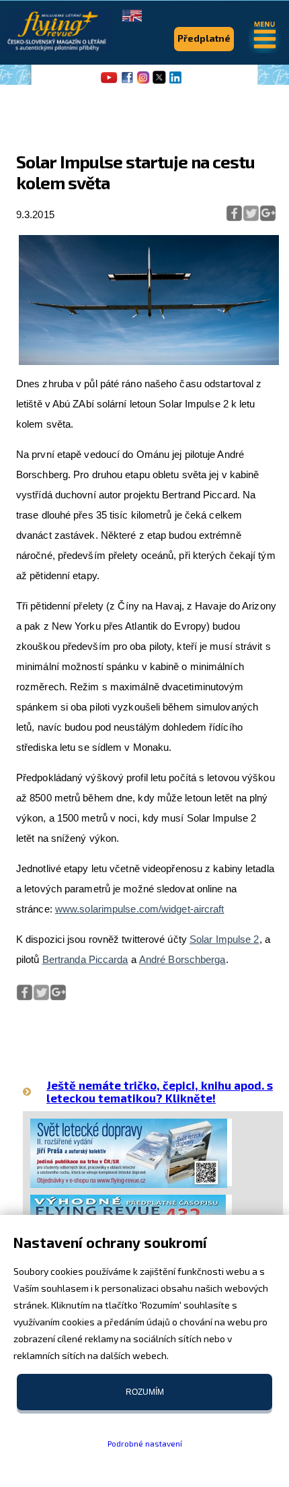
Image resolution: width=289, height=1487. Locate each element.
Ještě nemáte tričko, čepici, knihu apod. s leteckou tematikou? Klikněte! (159, 1091)
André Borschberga (182, 959)
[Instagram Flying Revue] (143, 82)
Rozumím (145, 1392)
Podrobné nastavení (145, 1443)
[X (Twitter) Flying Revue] (159, 82)
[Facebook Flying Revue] (127, 82)
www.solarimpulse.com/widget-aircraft (139, 909)
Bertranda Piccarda (85, 959)
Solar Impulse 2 (224, 939)
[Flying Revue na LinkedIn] (175, 82)
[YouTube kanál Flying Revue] (107, 82)
